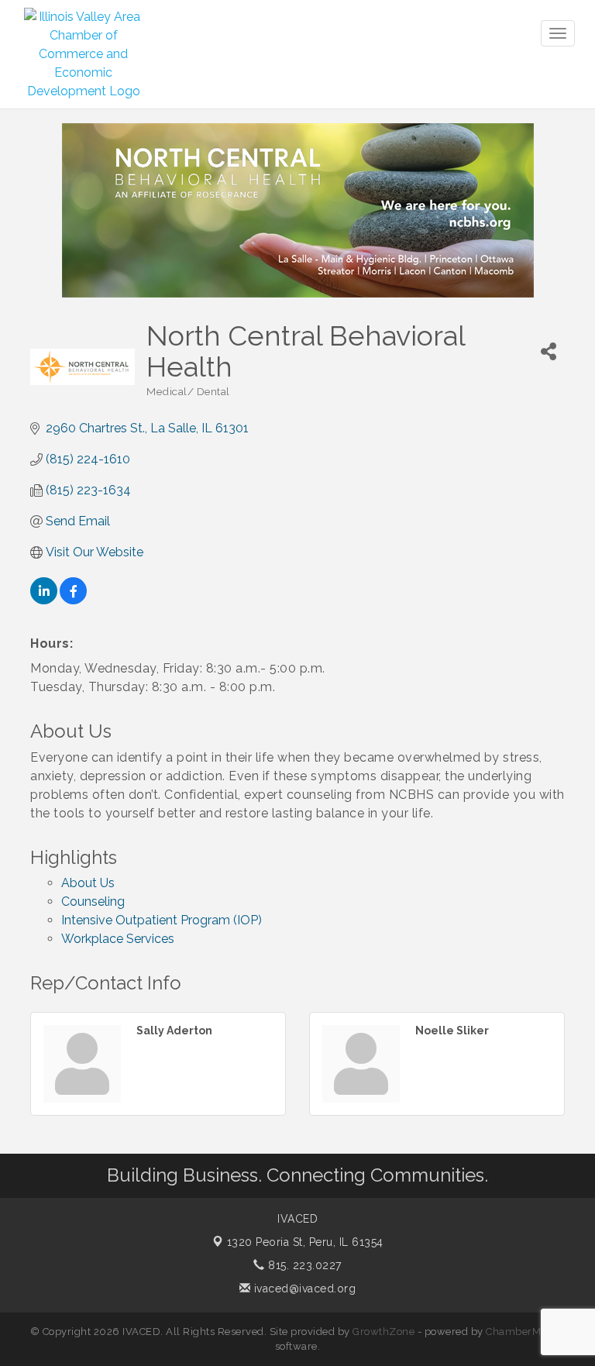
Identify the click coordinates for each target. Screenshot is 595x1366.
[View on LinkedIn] (43, 600)
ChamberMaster (526, 1331)
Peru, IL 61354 (305, 1242)
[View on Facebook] (73, 600)
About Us (88, 883)
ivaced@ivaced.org (303, 1288)
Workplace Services (117, 938)
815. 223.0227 (303, 1265)
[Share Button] (548, 351)
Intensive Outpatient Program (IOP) (161, 920)
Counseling (93, 901)
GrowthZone (383, 1331)
